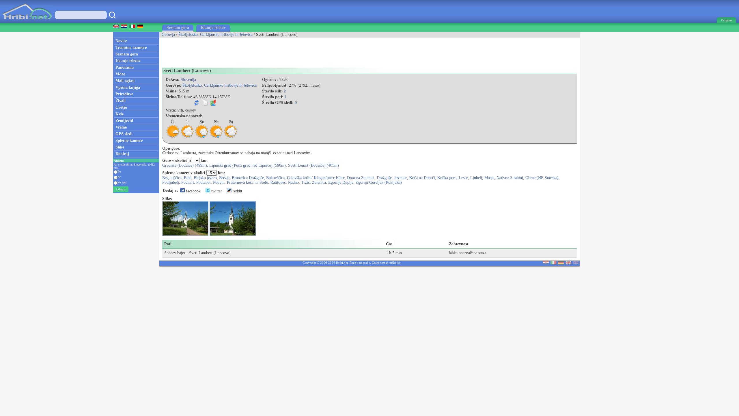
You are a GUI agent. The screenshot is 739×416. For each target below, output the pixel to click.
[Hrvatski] (546, 263)
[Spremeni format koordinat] (196, 104)
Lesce (463, 178)
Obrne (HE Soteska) (542, 178)
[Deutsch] (561, 263)
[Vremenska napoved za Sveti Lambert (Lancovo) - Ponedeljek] (230, 137)
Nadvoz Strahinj (510, 178)
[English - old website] (576, 263)
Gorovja (168, 34)
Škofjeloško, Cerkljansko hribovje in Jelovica (215, 34)
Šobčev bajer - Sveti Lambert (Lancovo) (197, 253)
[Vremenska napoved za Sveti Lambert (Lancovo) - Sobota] (202, 137)
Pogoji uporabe (360, 262)
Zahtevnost (458, 244)
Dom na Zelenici (360, 178)
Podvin (219, 182)
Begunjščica (172, 178)
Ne (119, 177)
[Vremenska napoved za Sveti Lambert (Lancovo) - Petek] (187, 137)
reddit (237, 191)
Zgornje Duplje (340, 182)
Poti (167, 244)
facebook (193, 191)
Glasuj (120, 189)
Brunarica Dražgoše (248, 178)
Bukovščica (275, 178)
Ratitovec (278, 182)
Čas (389, 244)
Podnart (187, 182)
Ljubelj (476, 178)
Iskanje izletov (213, 27)
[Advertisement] (264, 51)
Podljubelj (170, 182)
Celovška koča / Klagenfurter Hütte (316, 178)
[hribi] (27, 22)
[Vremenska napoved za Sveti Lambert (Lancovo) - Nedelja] (216, 137)
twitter (216, 191)
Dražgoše (384, 178)
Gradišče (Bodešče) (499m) (184, 165)
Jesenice (400, 178)
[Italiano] (553, 263)
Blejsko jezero (205, 178)
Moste (489, 178)
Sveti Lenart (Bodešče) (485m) (313, 165)
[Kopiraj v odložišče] (205, 104)
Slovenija (188, 79)
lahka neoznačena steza (467, 253)
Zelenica (319, 182)
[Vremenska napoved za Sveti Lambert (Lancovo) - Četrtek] (173, 137)
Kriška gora (446, 178)
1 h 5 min (394, 253)
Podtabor (203, 182)
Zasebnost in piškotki (386, 262)
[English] (568, 263)
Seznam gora (178, 27)
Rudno (293, 182)
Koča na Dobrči (422, 178)
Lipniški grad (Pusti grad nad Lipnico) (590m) (247, 165)
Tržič (305, 182)
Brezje (224, 178)
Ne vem (121, 182)
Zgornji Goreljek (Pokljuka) (379, 182)
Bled (187, 178)
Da (119, 171)
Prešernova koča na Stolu (247, 182)
